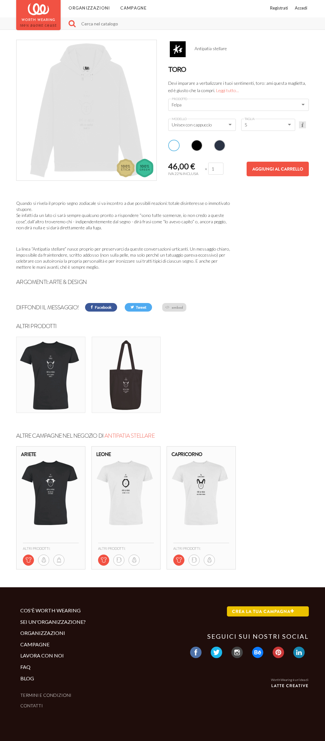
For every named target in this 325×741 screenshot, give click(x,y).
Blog (27, 678)
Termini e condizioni (45, 695)
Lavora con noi (42, 655)
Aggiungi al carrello (277, 169)
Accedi (301, 7)
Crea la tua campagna (261, 611)
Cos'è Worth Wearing (50, 610)
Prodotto (179, 99)
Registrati (279, 7)
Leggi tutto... (227, 90)
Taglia (250, 119)
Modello (179, 119)
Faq (25, 667)
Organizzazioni (89, 7)
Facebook (102, 307)
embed (177, 307)
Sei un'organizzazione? (53, 622)
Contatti (31, 705)
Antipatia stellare (129, 436)
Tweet (140, 307)
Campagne (133, 7)
